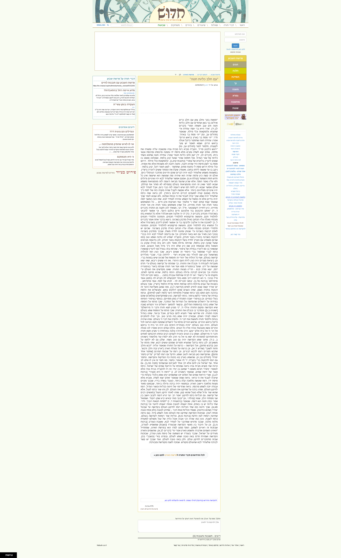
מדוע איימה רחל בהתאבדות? (119, 90)
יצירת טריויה (235, 212)
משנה (235, 89)
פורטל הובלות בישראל (235, 200)
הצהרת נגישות (201, 545)
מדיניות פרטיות (188, 545)
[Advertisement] (157, 51)
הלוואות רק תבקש (235, 206)
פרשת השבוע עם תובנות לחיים (118, 82)
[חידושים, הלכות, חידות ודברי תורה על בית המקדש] (235, 117)
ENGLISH (101, 25)
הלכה (235, 70)
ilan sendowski (129, 93)
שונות (235, 108)
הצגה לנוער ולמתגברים (235, 168)
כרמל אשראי (235, 191)
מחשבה (235, 102)
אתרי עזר (234, 545)
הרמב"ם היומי (235, 149)
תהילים (235, 157)
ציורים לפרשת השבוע (235, 138)
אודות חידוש (225, 545)
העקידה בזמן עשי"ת (124, 104)
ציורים (188, 25)
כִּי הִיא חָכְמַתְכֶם (125, 156)
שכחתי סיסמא (235, 52)
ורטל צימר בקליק (235, 203)
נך (235, 83)
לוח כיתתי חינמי (235, 160)
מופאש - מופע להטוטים (235, 166)
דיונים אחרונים (126, 127)
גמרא (235, 95)
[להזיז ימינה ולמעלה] (3, 554)
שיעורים (201, 25)
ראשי (242, 25)
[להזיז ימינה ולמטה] (3, 556)
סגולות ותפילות (235, 135)
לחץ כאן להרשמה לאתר (235, 49)
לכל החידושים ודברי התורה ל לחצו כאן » (179, 455)
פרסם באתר (213, 545)
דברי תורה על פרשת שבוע (121, 78)
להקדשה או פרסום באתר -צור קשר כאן (235, 231)
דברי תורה (229, 25)
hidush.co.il (101, 545)
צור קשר (177, 545)
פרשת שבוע (215, 75)
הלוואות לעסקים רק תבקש (235, 197)
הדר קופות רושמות (235, 183)
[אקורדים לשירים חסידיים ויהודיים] (235, 123)
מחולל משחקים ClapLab (235, 177)
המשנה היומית (235, 146)
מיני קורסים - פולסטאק (235, 209)
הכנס (236, 46)
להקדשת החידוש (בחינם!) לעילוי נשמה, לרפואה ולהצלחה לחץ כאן (191, 500)
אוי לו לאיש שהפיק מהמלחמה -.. (116, 144)
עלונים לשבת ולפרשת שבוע (235, 140)
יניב (206, 85)
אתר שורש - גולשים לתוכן (235, 171)
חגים (235, 64)
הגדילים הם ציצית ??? (122, 131)
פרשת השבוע (235, 58)
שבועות (161, 25)
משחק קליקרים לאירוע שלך (235, 180)
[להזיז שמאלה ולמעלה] (2, 554)
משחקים (175, 25)
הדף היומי (235, 143)
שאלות (214, 25)
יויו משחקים (235, 214)
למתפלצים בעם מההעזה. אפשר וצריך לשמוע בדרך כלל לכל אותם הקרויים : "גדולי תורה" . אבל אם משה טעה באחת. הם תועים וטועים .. (114, 137)
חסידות (235, 77)
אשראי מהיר (235, 194)
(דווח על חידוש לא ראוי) (149, 509)
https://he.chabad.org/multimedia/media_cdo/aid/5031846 (114, 86)
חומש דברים (202, 75)
